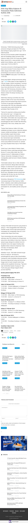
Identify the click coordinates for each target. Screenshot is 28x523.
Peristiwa (3, 5)
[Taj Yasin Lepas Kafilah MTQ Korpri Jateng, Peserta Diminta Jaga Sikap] (3, 489)
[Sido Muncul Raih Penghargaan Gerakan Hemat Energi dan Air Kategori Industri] (7, 366)
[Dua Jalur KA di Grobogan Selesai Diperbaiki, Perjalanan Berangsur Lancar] (20, 381)
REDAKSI (17, 511)
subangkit (18, 330)
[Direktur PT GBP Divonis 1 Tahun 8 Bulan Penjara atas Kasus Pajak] (20, 366)
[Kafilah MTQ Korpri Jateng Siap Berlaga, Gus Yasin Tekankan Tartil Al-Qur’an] (3, 484)
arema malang (6, 330)
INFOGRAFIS (5, 511)
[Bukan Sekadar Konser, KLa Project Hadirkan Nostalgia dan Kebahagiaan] (3, 494)
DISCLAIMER (22, 511)
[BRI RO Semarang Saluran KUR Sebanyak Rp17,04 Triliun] (4, 220)
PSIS (15, 330)
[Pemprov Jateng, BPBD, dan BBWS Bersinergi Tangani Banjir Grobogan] (7, 381)
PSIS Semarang (18, 179)
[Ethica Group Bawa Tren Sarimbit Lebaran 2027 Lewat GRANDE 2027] (3, 479)
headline (11, 330)
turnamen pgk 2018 (4, 332)
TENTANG (14, 512)
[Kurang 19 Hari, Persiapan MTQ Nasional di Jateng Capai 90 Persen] (3, 464)
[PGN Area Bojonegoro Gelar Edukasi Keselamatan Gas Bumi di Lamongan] (7, 351)
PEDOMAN (11, 511)
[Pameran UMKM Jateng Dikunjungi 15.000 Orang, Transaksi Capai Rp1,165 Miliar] (3, 499)
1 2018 (6, 81)
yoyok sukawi (11, 332)
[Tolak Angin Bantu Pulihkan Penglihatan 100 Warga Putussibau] (4, 208)
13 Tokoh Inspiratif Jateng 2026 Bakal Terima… (17, 458)
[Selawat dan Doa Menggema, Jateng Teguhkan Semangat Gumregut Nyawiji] (3, 474)
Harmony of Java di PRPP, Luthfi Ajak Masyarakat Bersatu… (15, 504)
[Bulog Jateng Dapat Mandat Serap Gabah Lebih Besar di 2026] (20, 351)
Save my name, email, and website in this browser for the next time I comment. (13, 424)
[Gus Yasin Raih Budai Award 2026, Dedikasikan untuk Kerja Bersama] (3, 469)
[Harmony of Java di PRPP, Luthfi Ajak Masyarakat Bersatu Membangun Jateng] (3, 504)
